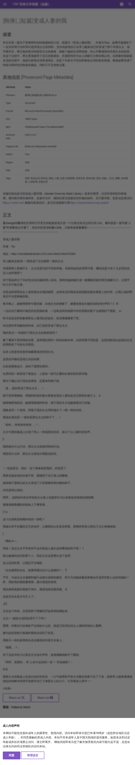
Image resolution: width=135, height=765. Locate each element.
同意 (11, 755)
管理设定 (32, 755)
